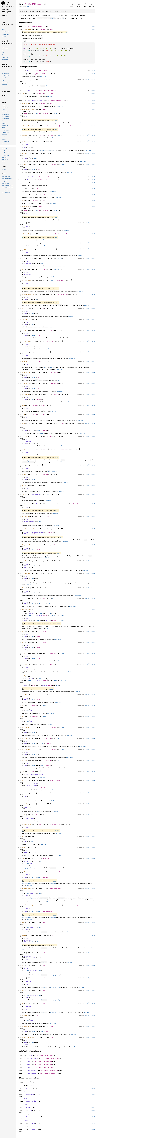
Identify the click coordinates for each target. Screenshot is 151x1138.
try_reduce (26, 609)
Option (43, 29)
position (25, 695)
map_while (25, 394)
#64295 (54, 881)
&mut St (30, 430)
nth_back (25, 135)
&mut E (66, 504)
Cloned (42, 804)
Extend (37, 504)
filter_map (26, 341)
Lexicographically (27, 868)
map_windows (26, 449)
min (23, 716)
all (23, 631)
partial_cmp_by (27, 905)
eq (23, 922)
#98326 (55, 120)
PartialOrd (33, 893)
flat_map (25, 436)
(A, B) (43, 787)
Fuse (34, 465)
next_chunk (26, 206)
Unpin (29, 1067)
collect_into (26, 504)
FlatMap (48, 436)
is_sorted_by (26, 1026)
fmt (23, 93)
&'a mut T (51, 532)
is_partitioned (27, 545)
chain (24, 258)
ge (23, 1003)
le (23, 978)
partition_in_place (29, 529)
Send (29, 1061)
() (60, 126)
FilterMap (50, 341)
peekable (25, 361)
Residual (30, 615)
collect (25, 494)
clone (24, 74)
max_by (24, 738)
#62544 (58, 553)
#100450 (57, 831)
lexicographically (55, 975)
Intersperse (61, 280)
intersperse (26, 280)
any (23, 642)
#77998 (65, 32)
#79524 (56, 288)
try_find (25, 675)
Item (36, 113)
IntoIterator (28, 263)
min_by (24, 760)
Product (26, 852)
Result (53, 93)
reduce (24, 599)
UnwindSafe (31, 1073)
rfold (24, 153)
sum (23, 836)
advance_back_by (28, 126)
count (24, 223)
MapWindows (64, 449)
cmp (23, 858)
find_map (25, 664)
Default (26, 521)
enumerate (25, 352)
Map (43, 308)
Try (25, 147)
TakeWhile (54, 383)
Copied (42, 793)
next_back (25, 103)
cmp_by (24, 871)
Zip (43, 269)
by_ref (24, 485)
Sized (27, 116)
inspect (25, 474)
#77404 (55, 129)
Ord (31, 710)
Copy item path (45, 4)
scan (23, 423)
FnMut (25, 146)
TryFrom (32, 1123)
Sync (29, 1064)
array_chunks (26, 824)
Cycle (36, 815)
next (23, 189)
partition (25, 516)
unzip (24, 780)
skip (23, 405)
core (7, 2)
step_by (25, 249)
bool (39, 169)
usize (44, 109)
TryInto (32, 1129)
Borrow (28, 1088)
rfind (24, 164)
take (23, 414)
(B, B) (48, 516)
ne (23, 953)
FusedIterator (29, 177)
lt (23, 965)
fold (23, 588)
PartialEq (32, 927)
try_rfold (25, 141)
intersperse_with (28, 294)
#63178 (51, 689)
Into (30, 1110)
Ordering (48, 743)
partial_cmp (26, 888)
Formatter (40, 93)
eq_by (24, 935)
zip (23, 269)
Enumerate (40, 352)
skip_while (26, 372)
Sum (25, 841)
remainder (28, 29)
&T (28, 533)
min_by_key (26, 749)
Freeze (29, 1055)
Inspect (45, 474)
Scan (62, 423)
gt (23, 990)
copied (24, 793)
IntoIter (45, 113)
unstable (86, 80)
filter (24, 330)
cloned (24, 804)
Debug (29, 90)
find (23, 653)
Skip (42, 405)
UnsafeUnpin (32, 1070)
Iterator (30, 180)
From (28, 1107)
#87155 (56, 457)
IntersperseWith (62, 294)
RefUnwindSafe (32, 1058)
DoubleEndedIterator (35, 101)
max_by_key (26, 727)
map (23, 308)
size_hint (25, 194)
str (23, 2)
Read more (43, 76)
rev (23, 771)
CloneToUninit (31, 1101)
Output (53, 615)
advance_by (26, 234)
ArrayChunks (56, 824)
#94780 (57, 510)
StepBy (48, 249)
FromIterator (35, 494)
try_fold (25, 561)
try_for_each (26, 573)
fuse (23, 465)
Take (42, 414)
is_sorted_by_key (28, 1037)
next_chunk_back (28, 109)
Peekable (39, 361)
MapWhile (56, 394)
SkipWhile (54, 372)
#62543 (60, 537)
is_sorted (25, 1015)
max (23, 705)
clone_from (26, 80)
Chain (46, 258)
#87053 (58, 623)
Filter (50, 330)
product (25, 847)
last (23, 200)
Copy (25, 796)
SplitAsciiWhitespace (35, 27)
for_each (25, 319)
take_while (26, 383)
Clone (29, 71)
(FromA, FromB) (55, 780)
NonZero (65, 126)
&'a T (42, 798)
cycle (24, 815)
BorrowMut (30, 1095)
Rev (33, 771)
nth (23, 243)
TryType (62, 615)
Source (29, 6)
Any (27, 1082)
